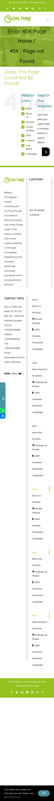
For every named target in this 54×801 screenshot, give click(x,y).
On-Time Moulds (28, 681)
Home (29, 108)
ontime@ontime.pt (37, 2)
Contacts (30, 140)
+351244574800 (12, 329)
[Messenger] (2, 416)
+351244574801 (12, 348)
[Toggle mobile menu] (48, 20)
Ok (44, 793)
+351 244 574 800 (19, 2)
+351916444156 (12, 338)
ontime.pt (15, 361)
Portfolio (30, 122)
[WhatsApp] (2, 410)
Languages (31, 154)
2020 (28, 135)
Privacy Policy (32, 685)
